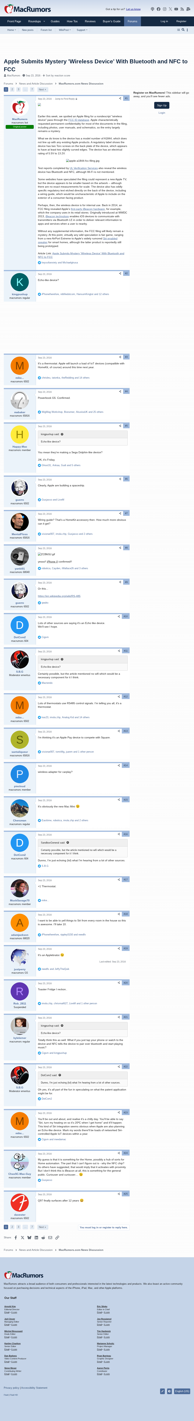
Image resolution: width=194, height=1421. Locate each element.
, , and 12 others (75, 294)
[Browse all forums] (179, 29)
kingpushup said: (50, 434)
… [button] (25, 89)
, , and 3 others (65, 568)
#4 (126, 391)
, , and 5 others (61, 465)
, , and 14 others (66, 377)
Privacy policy (11, 1387)
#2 (126, 273)
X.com (14, 1312)
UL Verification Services (84, 168)
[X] (170, 9)
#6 (126, 479)
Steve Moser (10, 1368)
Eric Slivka (102, 1306)
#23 (126, 1112)
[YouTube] (176, 9)
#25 (126, 1194)
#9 (126, 582)
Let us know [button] (133, 9)
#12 (126, 696)
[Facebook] (158, 9)
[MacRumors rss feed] (182, 9)
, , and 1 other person (68, 751)
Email (6, 1312)
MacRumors (13, 75)
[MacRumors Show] (152, 9)
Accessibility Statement (34, 1387)
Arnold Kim (10, 1306)
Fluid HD (14, 1395)
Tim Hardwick (104, 1331)
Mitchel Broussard (13, 1331)
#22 (126, 1066)
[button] (33, 21)
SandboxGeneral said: (53, 842)
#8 (126, 547)
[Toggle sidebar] (188, 30)
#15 (126, 800)
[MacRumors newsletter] (188, 9)
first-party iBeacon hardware (88, 208)
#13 (126, 731)
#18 (126, 914)
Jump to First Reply (65, 99)
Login (162, 112)
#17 (126, 879)
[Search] (183, 29)
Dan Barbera (10, 1356)
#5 (126, 426)
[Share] (120, 98)
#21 (126, 1017)
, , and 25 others (72, 412)
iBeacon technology (57, 216)
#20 (126, 983)
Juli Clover (9, 1319)
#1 (126, 98)
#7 (126, 513)
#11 (126, 651)
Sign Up (162, 105)
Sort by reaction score (58, 75)
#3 (126, 357)
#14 (126, 765)
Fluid (6, 1395)
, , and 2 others (67, 533)
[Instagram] (165, 9)
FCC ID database (78, 119)
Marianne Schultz (105, 1343)
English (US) (182, 1391)
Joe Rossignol (104, 1319)
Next (41, 89)
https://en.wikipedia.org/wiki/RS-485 (59, 596)
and (60, 262)
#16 (126, 834)
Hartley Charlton (12, 1343)
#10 (126, 616)
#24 (126, 1153)
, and (64, 934)
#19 (126, 948)
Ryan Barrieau (104, 1356)
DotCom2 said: (49, 1075)
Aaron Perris (103, 1368)
